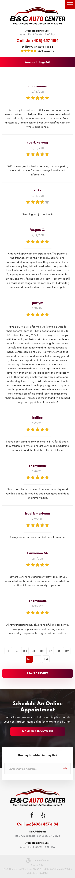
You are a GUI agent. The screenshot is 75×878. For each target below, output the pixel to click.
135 (33, 650)
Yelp (43, 815)
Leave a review (37, 673)
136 (42, 650)
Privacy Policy (37, 865)
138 (58, 650)
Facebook (31, 815)
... (17, 650)
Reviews (30, 62)
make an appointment (37, 731)
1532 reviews (46, 51)
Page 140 (45, 62)
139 (67, 650)
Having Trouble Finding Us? (37, 755)
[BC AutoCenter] (37, 16)
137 (50, 650)
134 (25, 650)
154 (46, 659)
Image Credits (41, 860)
